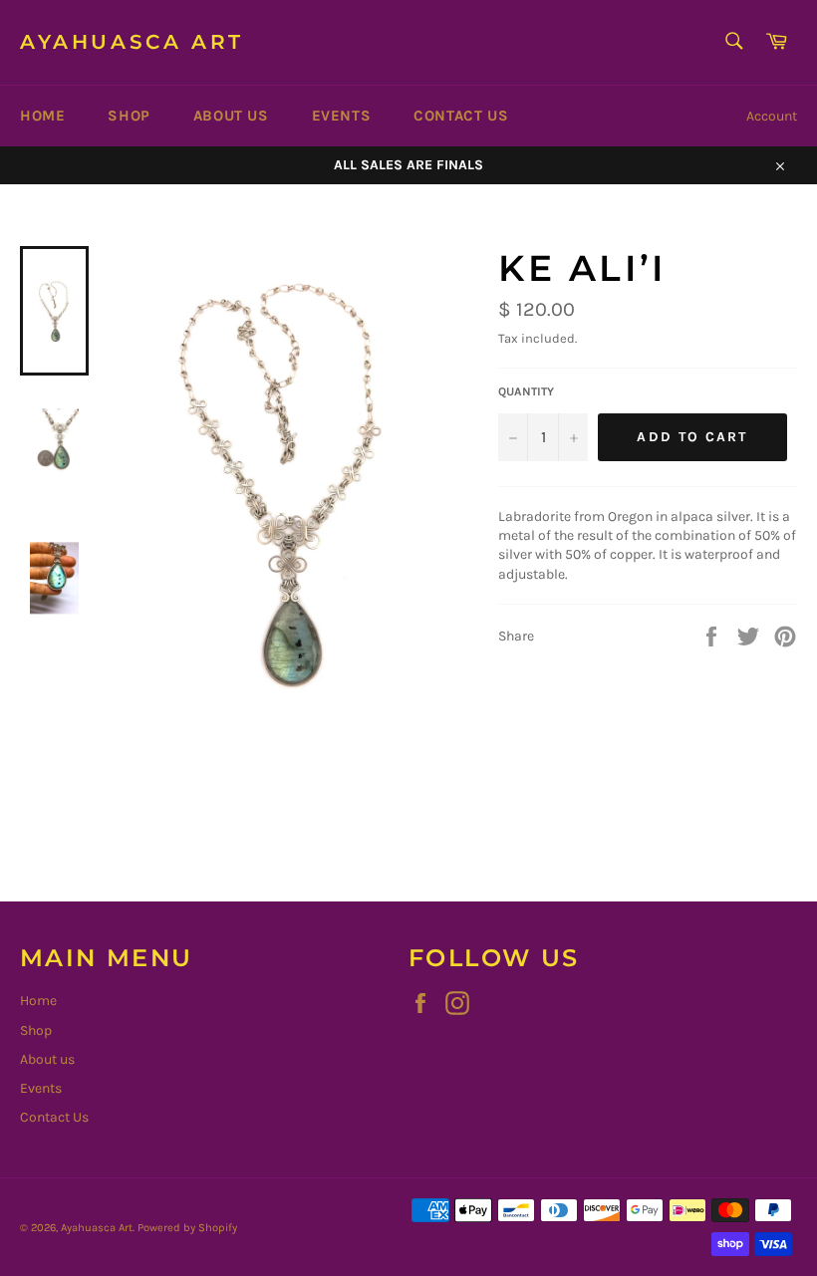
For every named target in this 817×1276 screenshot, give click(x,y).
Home (42, 116)
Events (342, 116)
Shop (128, 116)
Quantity (526, 391)
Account (771, 116)
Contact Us (460, 116)
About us (231, 116)
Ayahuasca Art (132, 42)
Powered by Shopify (187, 1227)
